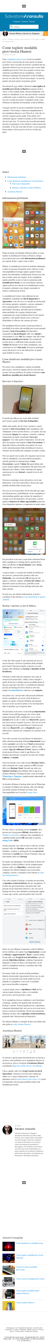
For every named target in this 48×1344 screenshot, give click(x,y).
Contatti (15, 1330)
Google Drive (32, 792)
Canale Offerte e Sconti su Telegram (24, 33)
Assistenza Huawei (14, 191)
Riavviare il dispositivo (21, 183)
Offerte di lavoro (32, 1330)
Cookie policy (19, 1331)
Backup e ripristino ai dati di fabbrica (26, 187)
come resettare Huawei (22, 1024)
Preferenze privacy (31, 1331)
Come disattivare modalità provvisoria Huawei (25, 181)
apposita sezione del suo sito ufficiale (27, 1065)
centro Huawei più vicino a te (28, 1079)
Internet (32, 21)
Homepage (10, 1328)
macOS (14, 835)
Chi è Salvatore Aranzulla (23, 1328)
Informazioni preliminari (16, 177)
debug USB (7, 840)
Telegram (17, 776)
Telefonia (25, 21)
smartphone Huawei (15, 59)
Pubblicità (22, 1330)
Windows (6, 835)
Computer (16, 21)
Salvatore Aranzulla (9, 54)
